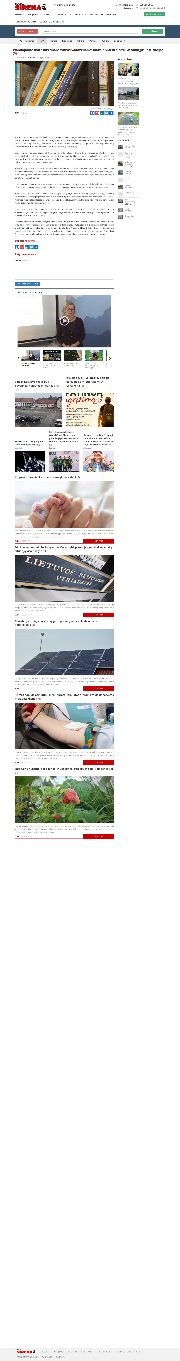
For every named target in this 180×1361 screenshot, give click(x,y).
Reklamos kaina (78, 14)
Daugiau (118, 41)
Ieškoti (154, 31)
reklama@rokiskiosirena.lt (151, 7)
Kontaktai (61, 14)
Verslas (92, 41)
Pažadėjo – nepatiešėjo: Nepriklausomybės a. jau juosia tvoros (127, 105)
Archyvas (47, 14)
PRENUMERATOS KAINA (25, 22)
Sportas (53, 41)
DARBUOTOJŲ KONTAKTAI (52, 22)
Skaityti (98, 541)
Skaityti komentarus (27, 283)
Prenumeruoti (155, 14)
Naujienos (33, 14)
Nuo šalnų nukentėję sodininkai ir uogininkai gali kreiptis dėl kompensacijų (64, 769)
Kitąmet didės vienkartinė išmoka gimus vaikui (45, 477)
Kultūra (105, 41)
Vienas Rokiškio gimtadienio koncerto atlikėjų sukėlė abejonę (127, 81)
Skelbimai (19, 14)
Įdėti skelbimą (26, 31)
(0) (15, 53)
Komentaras (21, 260)
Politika (80, 41)
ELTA (42, 41)
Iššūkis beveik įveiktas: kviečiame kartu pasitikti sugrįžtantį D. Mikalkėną (87, 381)
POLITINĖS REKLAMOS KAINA (103, 14)
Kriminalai (67, 41)
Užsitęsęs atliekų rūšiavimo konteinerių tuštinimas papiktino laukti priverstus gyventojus (128, 131)
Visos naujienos (27, 41)
